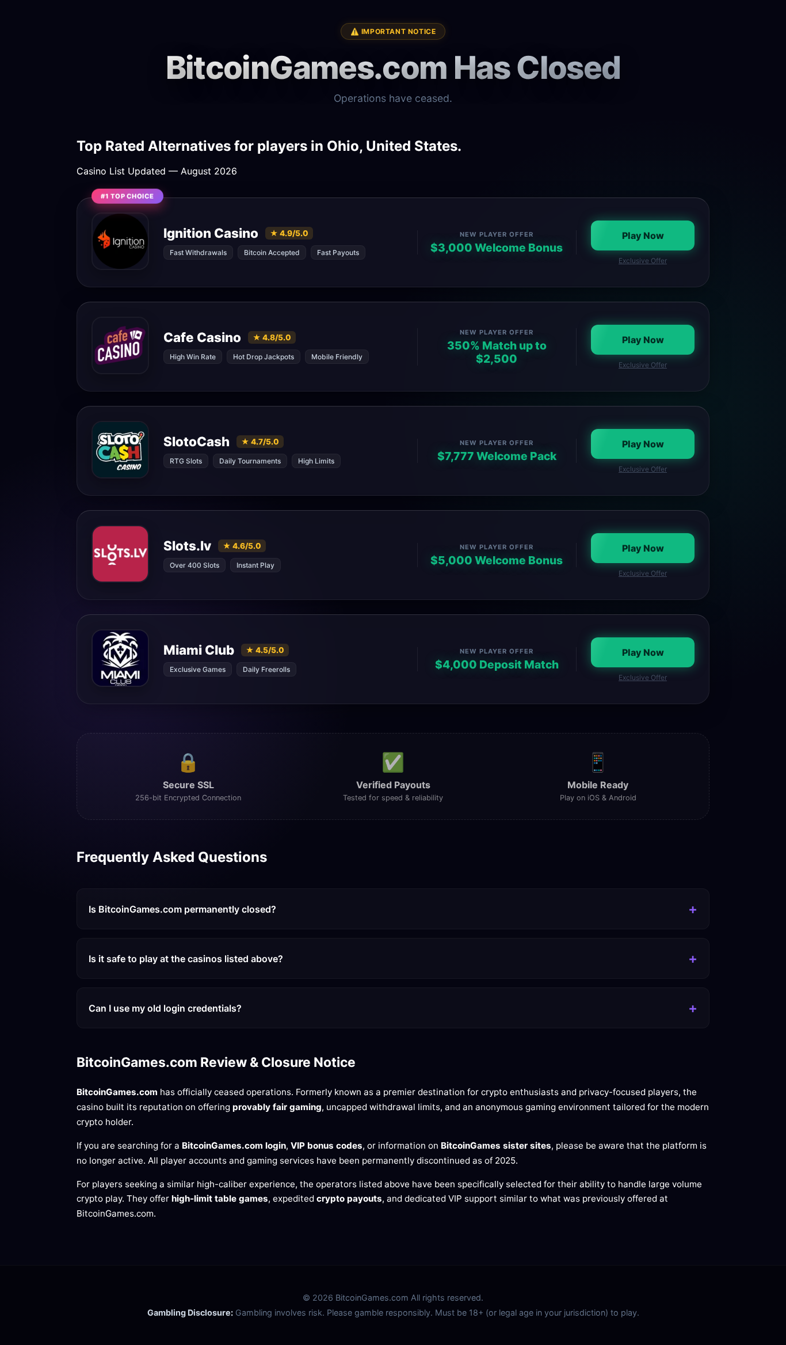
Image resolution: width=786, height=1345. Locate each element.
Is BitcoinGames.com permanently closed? (182, 909)
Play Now (643, 235)
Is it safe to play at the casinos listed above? (186, 958)
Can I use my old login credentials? (165, 1008)
